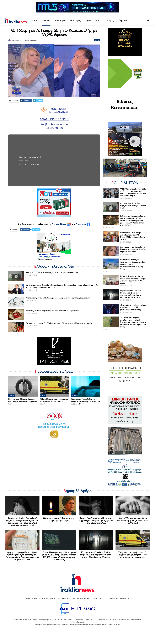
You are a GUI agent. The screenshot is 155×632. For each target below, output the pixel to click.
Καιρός (99, 20)
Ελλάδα (46, 20)
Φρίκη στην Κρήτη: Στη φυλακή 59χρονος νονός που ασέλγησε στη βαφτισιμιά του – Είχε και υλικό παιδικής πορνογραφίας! (22, 521)
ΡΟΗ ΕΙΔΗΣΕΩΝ (33, 598)
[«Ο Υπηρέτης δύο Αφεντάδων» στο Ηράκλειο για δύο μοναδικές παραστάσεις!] (111, 309)
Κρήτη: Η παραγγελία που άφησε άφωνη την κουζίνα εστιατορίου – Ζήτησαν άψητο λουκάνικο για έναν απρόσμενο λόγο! (22, 556)
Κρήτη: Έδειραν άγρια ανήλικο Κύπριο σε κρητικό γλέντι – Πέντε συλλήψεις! (133, 520)
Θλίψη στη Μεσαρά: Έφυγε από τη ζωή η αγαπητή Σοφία (59, 519)
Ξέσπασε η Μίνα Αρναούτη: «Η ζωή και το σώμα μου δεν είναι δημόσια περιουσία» (133, 249)
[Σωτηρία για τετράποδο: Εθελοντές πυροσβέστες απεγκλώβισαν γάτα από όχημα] (16, 327)
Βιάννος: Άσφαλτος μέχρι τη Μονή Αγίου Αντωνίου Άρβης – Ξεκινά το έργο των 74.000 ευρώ (133, 279)
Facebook (81, 224)
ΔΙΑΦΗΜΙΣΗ (123, 598)
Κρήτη (34, 20)
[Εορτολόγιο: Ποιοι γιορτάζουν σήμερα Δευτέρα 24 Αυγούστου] (16, 314)
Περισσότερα (125, 20)
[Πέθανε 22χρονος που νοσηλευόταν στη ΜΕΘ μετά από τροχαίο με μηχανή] (54, 386)
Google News (59, 224)
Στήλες (110, 20)
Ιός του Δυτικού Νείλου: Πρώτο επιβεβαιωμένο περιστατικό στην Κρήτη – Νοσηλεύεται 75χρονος (131, 293)
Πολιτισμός (75, 20)
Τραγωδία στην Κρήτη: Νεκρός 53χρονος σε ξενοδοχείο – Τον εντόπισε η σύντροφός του (132, 554)
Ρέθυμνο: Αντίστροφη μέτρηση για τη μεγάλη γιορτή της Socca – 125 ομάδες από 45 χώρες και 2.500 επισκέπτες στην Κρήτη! (133, 220)
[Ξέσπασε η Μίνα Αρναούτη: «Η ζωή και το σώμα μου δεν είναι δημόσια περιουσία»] (111, 251)
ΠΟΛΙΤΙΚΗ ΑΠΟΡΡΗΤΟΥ (81, 598)
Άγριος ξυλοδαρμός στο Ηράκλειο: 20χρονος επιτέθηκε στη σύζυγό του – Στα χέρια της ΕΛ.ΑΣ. (96, 520)
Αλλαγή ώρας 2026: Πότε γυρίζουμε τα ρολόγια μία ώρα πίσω (52, 272)
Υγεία (88, 20)
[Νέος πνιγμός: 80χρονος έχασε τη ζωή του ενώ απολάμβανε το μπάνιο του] (23, 386)
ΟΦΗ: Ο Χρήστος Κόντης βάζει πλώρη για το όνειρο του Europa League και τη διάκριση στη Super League (133, 192)
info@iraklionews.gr (77, 622)
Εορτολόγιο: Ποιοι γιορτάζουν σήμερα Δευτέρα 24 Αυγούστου (52, 310)
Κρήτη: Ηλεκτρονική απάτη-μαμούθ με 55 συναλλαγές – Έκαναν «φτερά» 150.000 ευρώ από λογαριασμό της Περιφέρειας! (59, 556)
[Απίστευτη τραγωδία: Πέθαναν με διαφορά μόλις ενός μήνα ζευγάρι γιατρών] (16, 302)
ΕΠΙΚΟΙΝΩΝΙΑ (111, 598)
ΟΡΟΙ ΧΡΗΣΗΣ (63, 598)
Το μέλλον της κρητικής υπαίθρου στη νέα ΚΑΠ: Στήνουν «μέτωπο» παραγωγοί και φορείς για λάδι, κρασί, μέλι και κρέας (133, 322)
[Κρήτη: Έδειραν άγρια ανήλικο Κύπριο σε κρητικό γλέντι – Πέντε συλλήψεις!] (133, 506)
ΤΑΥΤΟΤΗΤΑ (98, 598)
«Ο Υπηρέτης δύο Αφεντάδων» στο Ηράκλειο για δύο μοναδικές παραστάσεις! (133, 307)
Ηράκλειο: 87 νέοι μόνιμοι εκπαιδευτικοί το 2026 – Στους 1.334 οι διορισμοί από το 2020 (132, 235)
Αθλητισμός (60, 20)
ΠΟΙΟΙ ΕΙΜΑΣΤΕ (48, 598)
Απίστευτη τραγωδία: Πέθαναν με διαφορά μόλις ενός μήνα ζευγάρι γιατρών (58, 298)
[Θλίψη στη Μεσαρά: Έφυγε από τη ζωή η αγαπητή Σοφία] (59, 506)
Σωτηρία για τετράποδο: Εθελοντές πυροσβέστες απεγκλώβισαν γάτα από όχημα (60, 323)
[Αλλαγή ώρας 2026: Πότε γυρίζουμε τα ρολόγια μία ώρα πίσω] (16, 276)
